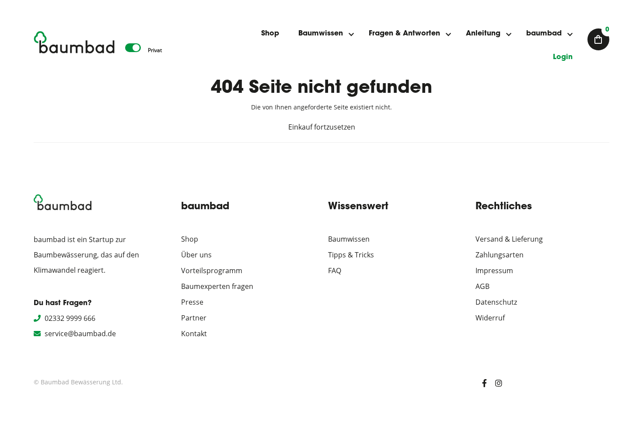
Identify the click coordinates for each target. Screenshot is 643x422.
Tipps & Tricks (351, 255)
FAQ (334, 270)
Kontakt (194, 333)
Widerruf (490, 318)
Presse (192, 302)
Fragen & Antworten (404, 33)
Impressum (494, 270)
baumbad (544, 33)
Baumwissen (320, 33)
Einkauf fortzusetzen (321, 127)
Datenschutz (496, 302)
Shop (270, 33)
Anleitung (483, 33)
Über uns (196, 255)
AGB (482, 286)
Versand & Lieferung (509, 239)
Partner (193, 318)
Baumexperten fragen (217, 286)
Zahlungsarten (499, 255)
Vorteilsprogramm (211, 270)
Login (563, 57)
